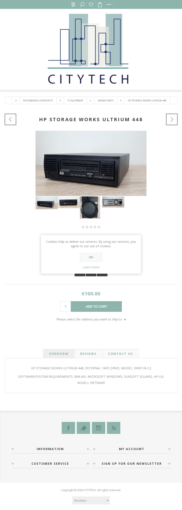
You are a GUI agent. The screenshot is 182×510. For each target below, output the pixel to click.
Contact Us (120, 354)
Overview (59, 354)
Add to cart (96, 306)
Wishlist (91, 4)
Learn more (91, 267)
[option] (47, 202)
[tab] (59, 353)
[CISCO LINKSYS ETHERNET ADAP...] (10, 119)
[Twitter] (83, 428)
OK (91, 257)
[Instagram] (98, 428)
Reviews (88, 354)
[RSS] (113, 428)
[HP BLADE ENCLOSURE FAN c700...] (172, 119)
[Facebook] (68, 428)
